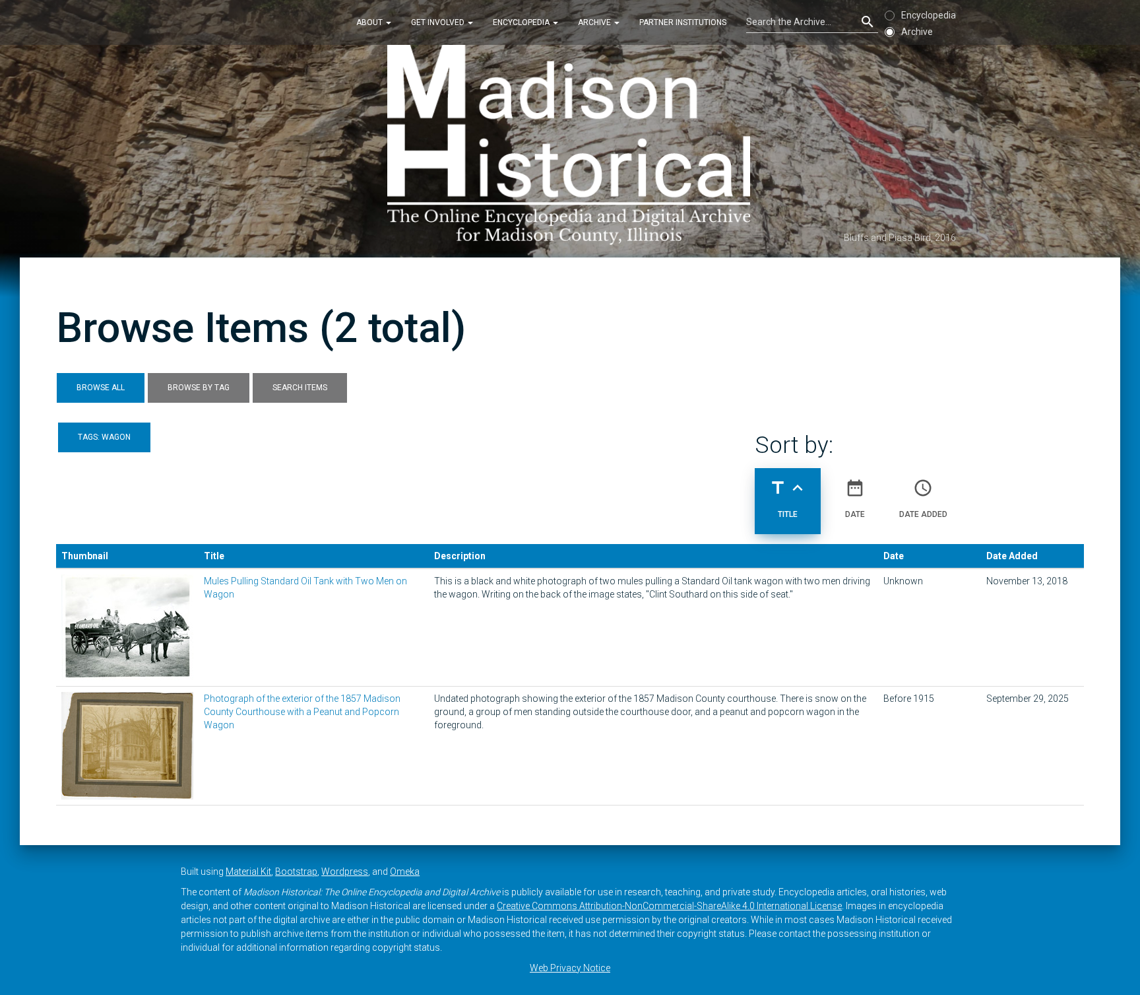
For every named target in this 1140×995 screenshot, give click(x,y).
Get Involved (438, 22)
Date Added (923, 498)
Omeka (405, 871)
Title (788, 498)
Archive (595, 22)
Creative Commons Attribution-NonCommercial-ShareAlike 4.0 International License (669, 906)
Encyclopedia (522, 22)
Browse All (101, 387)
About (370, 22)
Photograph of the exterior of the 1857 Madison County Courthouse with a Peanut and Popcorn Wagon (302, 711)
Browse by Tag (199, 387)
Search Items (299, 387)
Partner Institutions (682, 22)
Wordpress (344, 871)
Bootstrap (296, 871)
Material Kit (248, 871)
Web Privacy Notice (570, 968)
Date (855, 498)
